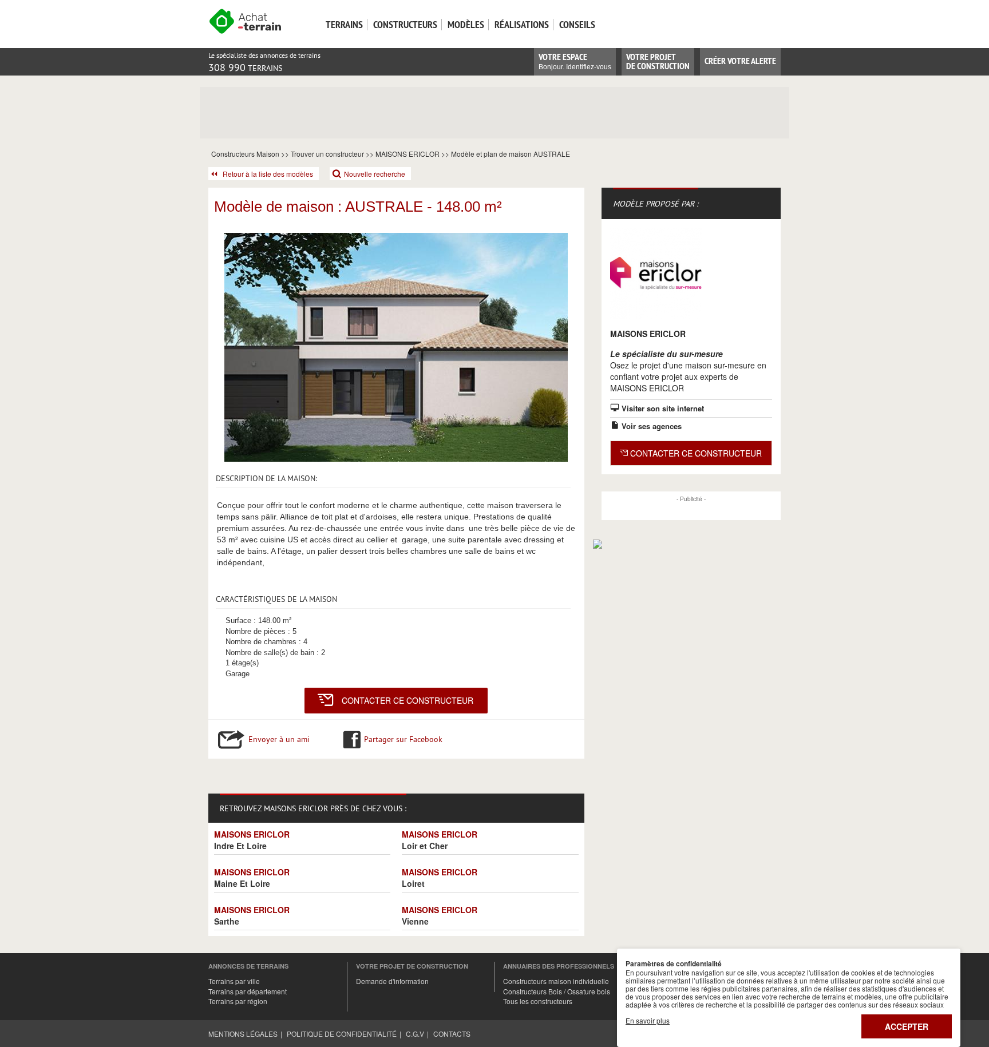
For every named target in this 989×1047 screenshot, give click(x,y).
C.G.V (415, 1033)
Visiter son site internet (661, 408)
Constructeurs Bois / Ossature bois (556, 991)
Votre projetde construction (658, 61)
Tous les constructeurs (537, 1001)
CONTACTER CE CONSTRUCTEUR (407, 700)
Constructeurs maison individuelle (556, 981)
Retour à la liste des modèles (268, 174)
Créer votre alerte (740, 61)
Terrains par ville (234, 981)
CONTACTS (451, 1033)
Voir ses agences (650, 426)
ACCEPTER (906, 1026)
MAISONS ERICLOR (407, 153)
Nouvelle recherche (374, 174)
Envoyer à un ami (279, 739)
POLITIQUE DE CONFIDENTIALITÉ (342, 1033)
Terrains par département (247, 991)
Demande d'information (392, 981)
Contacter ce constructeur (695, 453)
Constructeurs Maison (245, 153)
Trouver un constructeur (327, 153)
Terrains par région (237, 1001)
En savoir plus (648, 1020)
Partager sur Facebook (403, 739)
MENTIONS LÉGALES (243, 1033)
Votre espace (575, 61)
